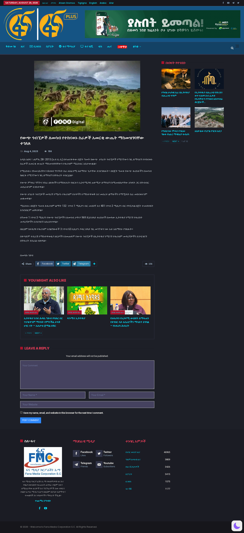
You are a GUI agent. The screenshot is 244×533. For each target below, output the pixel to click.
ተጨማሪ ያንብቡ (43, 500)
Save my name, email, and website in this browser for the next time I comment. (63, 412)
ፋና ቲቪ (89, 46)
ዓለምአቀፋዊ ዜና (133, 459)
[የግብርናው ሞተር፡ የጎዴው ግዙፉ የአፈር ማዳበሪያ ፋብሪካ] (176, 117)
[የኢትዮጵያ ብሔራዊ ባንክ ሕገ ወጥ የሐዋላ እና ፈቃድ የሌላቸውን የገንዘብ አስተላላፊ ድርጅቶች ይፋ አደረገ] (209, 79)
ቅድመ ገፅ (11, 46)
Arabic (103, 2)
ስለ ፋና (45, 2)
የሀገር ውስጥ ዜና (31, 312)
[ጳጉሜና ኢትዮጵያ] (87, 300)
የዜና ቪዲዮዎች (132, 466)
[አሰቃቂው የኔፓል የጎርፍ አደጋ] (209, 117)
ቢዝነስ (37, 46)
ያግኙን (53, 2)
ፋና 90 (128, 488)
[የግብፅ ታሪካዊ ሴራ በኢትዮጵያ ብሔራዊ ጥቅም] (176, 79)
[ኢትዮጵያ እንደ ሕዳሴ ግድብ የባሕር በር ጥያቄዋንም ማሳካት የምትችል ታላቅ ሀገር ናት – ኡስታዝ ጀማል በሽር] (44, 300)
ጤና (109, 46)
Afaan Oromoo (67, 2)
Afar (111, 2)
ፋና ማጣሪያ (69, 46)
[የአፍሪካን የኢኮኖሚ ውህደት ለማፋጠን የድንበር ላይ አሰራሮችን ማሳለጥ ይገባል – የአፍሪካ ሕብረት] (130, 300)
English (93, 2)
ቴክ (100, 46)
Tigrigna (82, 2)
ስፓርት (50, 46)
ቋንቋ (135, 46)
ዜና (22, 46)
